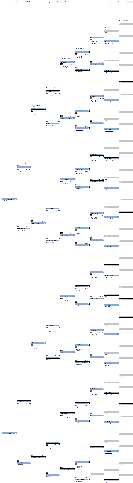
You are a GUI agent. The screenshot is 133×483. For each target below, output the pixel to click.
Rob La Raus (108, 392)
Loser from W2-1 (108, 482)
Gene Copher (108, 305)
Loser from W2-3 (108, 423)
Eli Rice (48, 357)
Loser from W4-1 (50, 359)
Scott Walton (78, 187)
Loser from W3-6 (79, 422)
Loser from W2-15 (109, 72)
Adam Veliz (49, 123)
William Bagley (21, 228)
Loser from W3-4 (79, 71)
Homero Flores (50, 475)
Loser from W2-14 (109, 101)
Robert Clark (108, 158)
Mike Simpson (108, 129)
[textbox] (117, 2)
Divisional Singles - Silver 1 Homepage (52, 2)
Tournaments (4, 2)
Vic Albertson (108, 363)
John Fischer (108, 422)
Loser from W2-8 (108, 277)
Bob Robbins (78, 421)
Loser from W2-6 (108, 336)
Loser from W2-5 (108, 365)
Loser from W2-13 (109, 131)
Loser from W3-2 (79, 188)
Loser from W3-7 (79, 364)
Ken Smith (107, 70)
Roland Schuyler (79, 479)
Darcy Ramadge (109, 246)
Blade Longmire (109, 451)
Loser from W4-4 (50, 242)
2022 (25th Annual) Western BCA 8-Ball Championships (25, 2)
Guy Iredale (20, 463)
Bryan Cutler (78, 69)
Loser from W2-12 (109, 160)
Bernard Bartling (109, 100)
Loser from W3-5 (79, 481)
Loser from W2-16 (109, 43)
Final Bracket (7, 200)
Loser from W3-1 (79, 247)
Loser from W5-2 (21, 464)
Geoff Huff (107, 334)
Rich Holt (107, 41)
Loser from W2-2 (108, 453)
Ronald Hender (109, 275)
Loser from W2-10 (109, 218)
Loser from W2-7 (108, 306)
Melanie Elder (79, 304)
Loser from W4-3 (50, 125)
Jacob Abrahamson (80, 362)
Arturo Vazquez (109, 217)
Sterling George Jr (51, 240)
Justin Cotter (78, 128)
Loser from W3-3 (79, 130)
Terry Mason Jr (109, 188)
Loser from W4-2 (50, 476)
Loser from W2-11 (109, 189)
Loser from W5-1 (21, 230)
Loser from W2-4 (108, 394)
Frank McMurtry (79, 245)
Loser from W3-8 (79, 305)
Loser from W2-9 (108, 248)
